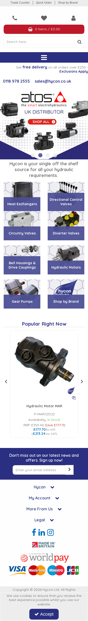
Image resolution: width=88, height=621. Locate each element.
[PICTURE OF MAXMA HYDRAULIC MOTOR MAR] (44, 363)
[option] (44, 122)
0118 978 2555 (16, 81)
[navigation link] (15, 18)
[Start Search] (79, 41)
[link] (34, 532)
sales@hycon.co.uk (53, 81)
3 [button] (47, 155)
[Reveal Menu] (44, 57)
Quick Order (44, 2)
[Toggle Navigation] (44, 57)
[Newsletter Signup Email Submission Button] (69, 470)
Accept (47, 614)
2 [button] (40, 155)
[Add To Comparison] (74, 397)
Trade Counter (20, 2)
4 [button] (55, 155)
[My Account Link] (73, 18)
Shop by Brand (68, 2)
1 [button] (33, 155)
